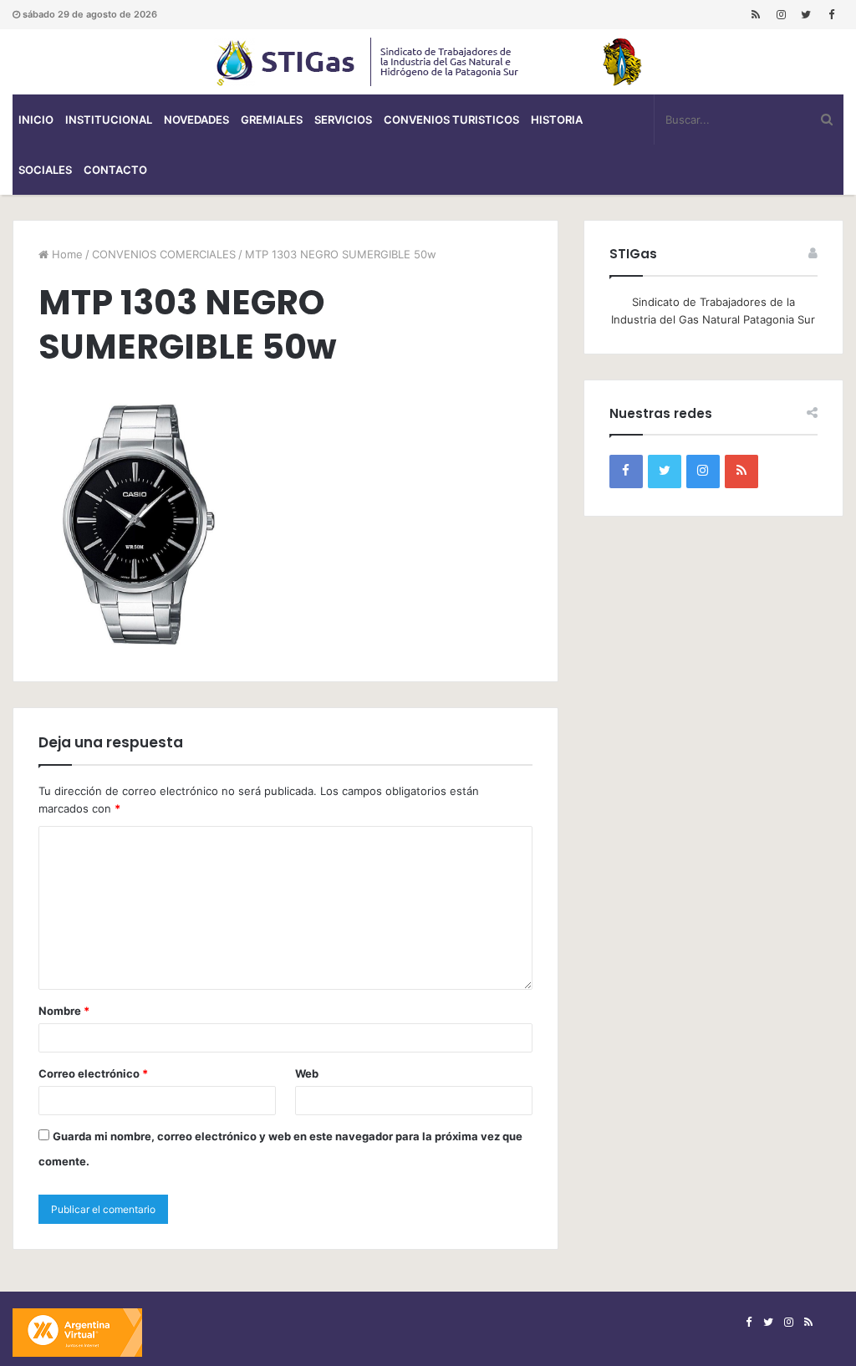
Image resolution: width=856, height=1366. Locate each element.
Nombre (63, 1010)
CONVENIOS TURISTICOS (451, 119)
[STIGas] (428, 62)
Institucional (108, 119)
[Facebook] (830, 14)
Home (65, 254)
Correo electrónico (93, 1073)
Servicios (343, 119)
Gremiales (272, 119)
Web (306, 1073)
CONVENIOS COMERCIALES (164, 254)
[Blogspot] (755, 14)
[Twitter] (805, 14)
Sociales (45, 169)
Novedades (196, 119)
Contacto (115, 169)
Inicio (36, 119)
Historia (557, 119)
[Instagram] (780, 14)
